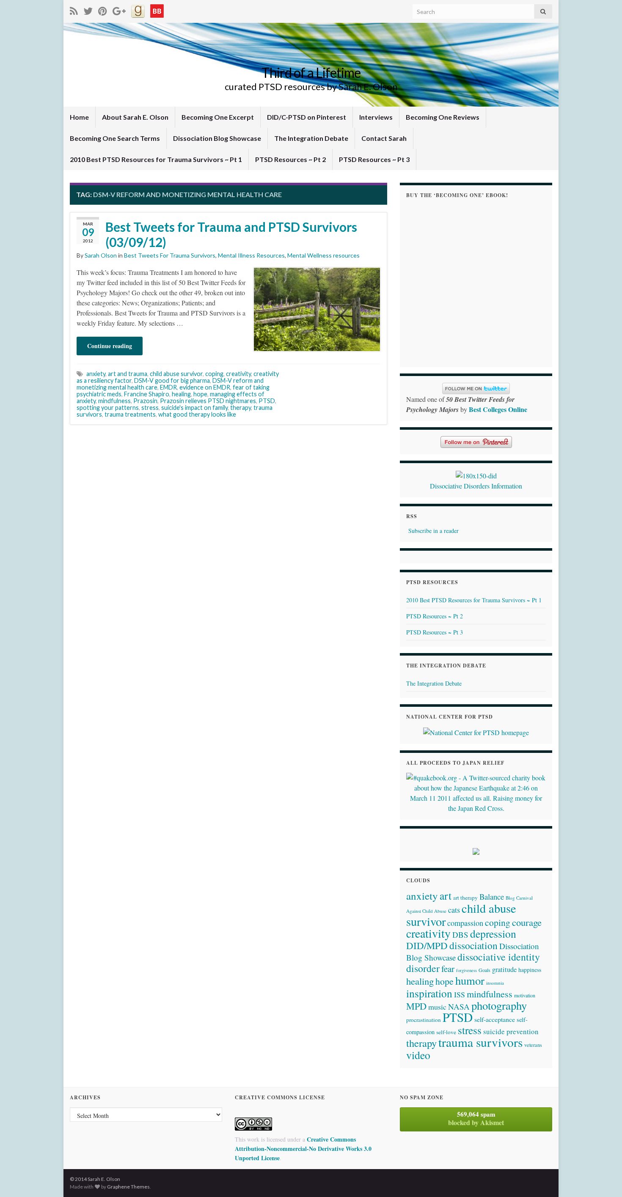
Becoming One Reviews (442, 117)
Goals (484, 969)
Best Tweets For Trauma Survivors (169, 255)
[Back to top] (603, 1178)
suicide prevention (511, 1031)
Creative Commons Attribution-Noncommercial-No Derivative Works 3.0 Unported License (303, 1148)
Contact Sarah (384, 138)
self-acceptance (494, 1019)
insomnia (495, 983)
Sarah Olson (101, 255)
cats (454, 910)
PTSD (267, 400)
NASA (459, 1006)
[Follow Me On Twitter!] (88, 9)
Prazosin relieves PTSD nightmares (208, 400)
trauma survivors (480, 1042)
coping (214, 373)
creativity (238, 373)
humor (469, 980)
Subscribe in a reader (433, 531)
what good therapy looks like (197, 414)
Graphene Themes (128, 1186)
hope (200, 394)
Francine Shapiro (146, 394)
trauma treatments (130, 414)
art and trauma (127, 373)
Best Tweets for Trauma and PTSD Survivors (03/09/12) (231, 234)
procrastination (423, 1020)
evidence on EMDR (204, 387)
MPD (416, 1005)
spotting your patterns (108, 407)
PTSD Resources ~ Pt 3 (374, 159)
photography (499, 1005)
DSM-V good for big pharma (172, 380)
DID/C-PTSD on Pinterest (306, 117)
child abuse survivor (176, 373)
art (445, 895)
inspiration (429, 993)
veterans (533, 1044)
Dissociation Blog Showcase (217, 138)
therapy (240, 407)
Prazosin (145, 400)
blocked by (476, 1118)
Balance (491, 896)
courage (527, 922)
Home (79, 117)
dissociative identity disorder (473, 962)
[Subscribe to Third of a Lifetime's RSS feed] (74, 9)
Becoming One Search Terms (115, 138)
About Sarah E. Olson (135, 117)
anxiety (95, 373)
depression (493, 933)
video (418, 1055)
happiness (529, 970)
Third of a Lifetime (311, 72)
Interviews (376, 117)
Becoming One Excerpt (218, 117)
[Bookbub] (157, 9)
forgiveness (466, 970)
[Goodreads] (138, 9)
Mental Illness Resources (251, 255)
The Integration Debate (311, 138)
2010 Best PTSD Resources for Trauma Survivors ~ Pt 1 (156, 159)
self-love (446, 1032)
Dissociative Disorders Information (476, 485)
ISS (459, 994)
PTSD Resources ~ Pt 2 (290, 159)
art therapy (465, 897)
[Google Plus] (119, 9)
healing (181, 394)
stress (150, 407)
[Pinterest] (102, 9)
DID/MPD (427, 945)
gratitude (504, 969)
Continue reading (109, 345)
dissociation (473, 945)
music (437, 1007)
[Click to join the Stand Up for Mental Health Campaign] (476, 474)
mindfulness (114, 400)
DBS (460, 934)
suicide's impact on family (194, 407)
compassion (465, 923)
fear (447, 969)
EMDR (168, 387)
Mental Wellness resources (323, 255)
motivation (524, 995)
